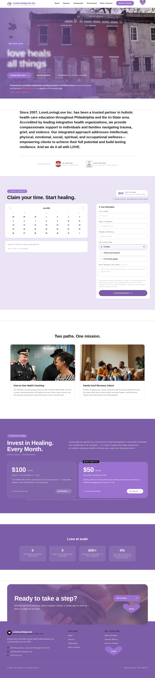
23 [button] (57, 229)
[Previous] (10, 208)
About (57, 3)
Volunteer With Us (111, 639)
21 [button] (35, 229)
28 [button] (35, 233)
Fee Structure (105, 242)
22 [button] (46, 229)
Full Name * (104, 211)
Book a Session (106, 3)
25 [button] (79, 229)
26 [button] (13, 233)
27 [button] (24, 233)
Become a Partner (111, 643)
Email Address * (106, 221)
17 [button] (68, 225)
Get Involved (92, 3)
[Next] (83, 208)
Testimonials (78, 3)
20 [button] (24, 229)
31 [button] (68, 233)
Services (66, 3)
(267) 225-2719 (16, 655)
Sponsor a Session (125, 3)
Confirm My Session (121, 293)
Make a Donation (111, 635)
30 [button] (57, 233)
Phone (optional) (106, 232)
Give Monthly (62, 491)
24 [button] (68, 229)
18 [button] (79, 225)
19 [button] (13, 229)
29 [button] (46, 233)
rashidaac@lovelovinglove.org (21, 651)
